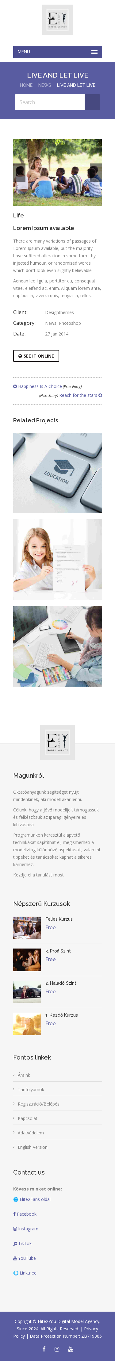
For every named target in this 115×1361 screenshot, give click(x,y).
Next (96, 172)
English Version (33, 1147)
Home (26, 85)
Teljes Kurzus (59, 919)
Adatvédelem (31, 1133)
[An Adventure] (49, 660)
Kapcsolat (27, 1118)
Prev (19, 172)
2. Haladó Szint (60, 983)
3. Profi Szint (58, 951)
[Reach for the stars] (49, 573)
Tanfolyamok (31, 1089)
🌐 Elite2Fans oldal (32, 1199)
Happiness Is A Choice (49, 386)
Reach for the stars (68, 395)
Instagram (27, 1229)
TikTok (24, 1243)
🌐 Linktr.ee (24, 1273)
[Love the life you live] (49, 487)
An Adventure (57, 639)
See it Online (39, 356)
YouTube (26, 1258)
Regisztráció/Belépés (38, 1104)
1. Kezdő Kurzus (61, 1015)
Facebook (26, 1214)
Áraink (24, 1075)
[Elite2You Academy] (57, 20)
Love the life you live (57, 466)
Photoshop (70, 323)
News (44, 85)
